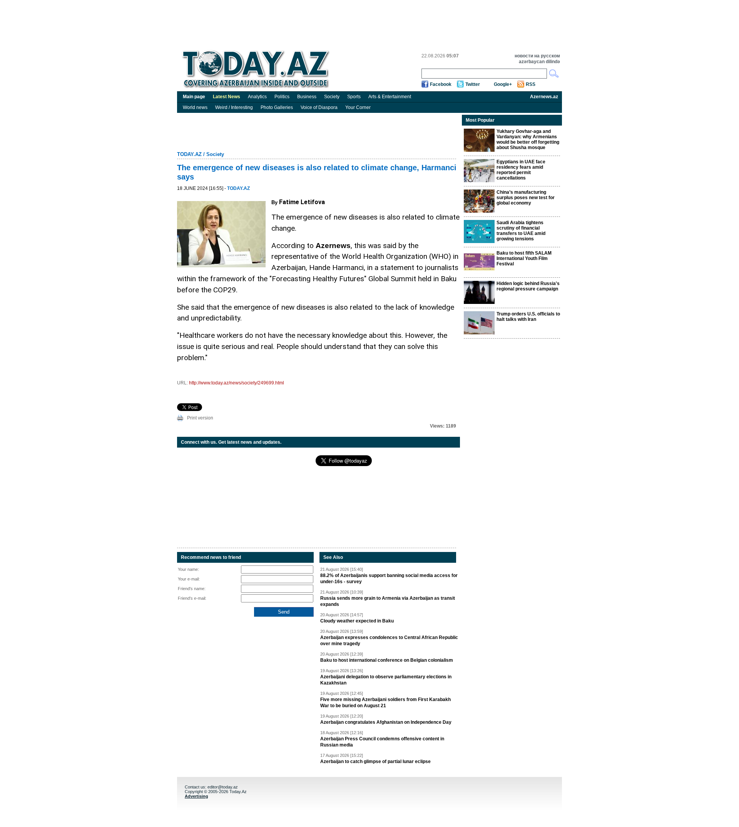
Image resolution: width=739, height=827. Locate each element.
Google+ (503, 84)
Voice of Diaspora (319, 107)
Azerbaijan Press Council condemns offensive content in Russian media (382, 742)
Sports (354, 96)
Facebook (440, 84)
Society (331, 96)
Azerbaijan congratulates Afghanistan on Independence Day (385, 722)
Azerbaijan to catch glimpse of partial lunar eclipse (375, 761)
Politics (281, 96)
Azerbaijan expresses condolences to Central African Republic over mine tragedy (389, 640)
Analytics (257, 96)
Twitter (472, 84)
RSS (530, 84)
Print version (200, 418)
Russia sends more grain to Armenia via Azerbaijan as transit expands (387, 601)
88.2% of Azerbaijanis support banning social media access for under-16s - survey (389, 578)
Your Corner (358, 107)
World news (195, 107)
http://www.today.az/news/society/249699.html (236, 383)
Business (306, 96)
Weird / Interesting (234, 107)
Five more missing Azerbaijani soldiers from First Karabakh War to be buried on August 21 (385, 702)
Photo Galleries (277, 107)
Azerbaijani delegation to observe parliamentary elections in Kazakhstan (385, 680)
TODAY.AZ (189, 154)
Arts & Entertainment (389, 96)
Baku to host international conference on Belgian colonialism (386, 660)
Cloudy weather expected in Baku (357, 621)
